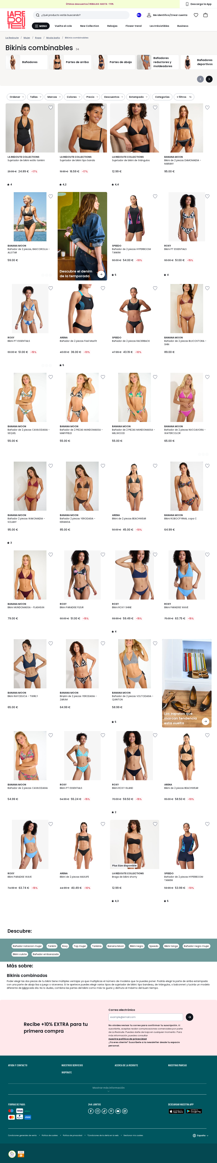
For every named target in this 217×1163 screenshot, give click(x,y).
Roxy (65, 946)
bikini (25, 988)
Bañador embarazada (46, 954)
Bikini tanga (171, 946)
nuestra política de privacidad (127, 1038)
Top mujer (80, 946)
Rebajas (112, 26)
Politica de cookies (50, 1135)
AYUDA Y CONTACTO (17, 1065)
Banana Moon (116, 946)
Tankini (52, 946)
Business (182, 26)
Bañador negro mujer (196, 946)
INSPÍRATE (67, 1072)
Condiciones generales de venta (22, 1135)
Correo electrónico (121, 1010)
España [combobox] (201, 1135)
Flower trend (134, 26)
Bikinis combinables (76, 37)
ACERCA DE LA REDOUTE (126, 1065)
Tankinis (97, 946)
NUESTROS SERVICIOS (72, 1065)
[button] (205, 15)
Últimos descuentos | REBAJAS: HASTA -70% (90, 4)
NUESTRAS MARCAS (177, 1065)
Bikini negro (136, 946)
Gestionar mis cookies (133, 1135)
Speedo (153, 946)
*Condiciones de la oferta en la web (103, 1135)
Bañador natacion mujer (27, 946)
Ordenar (15, 97)
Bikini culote (20, 954)
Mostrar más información (109, 1087)
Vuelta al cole (63, 26)
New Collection (89, 26)
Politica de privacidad (73, 1135)
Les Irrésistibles (159, 26)
